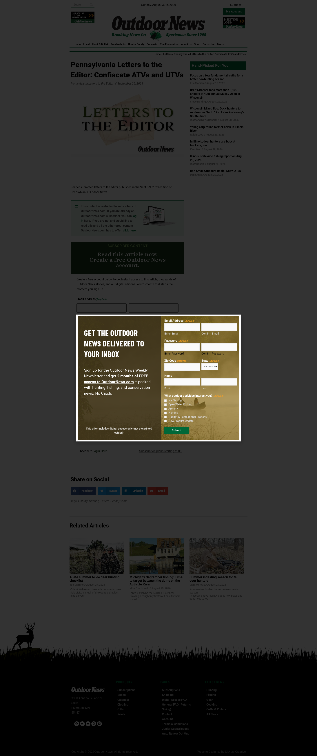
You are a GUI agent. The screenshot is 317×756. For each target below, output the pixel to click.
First (167, 388)
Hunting (173, 412)
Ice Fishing (175, 400)
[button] (236, 318)
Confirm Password (212, 353)
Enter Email (171, 333)
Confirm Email (210, 333)
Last (204, 388)
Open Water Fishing (180, 404)
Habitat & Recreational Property (187, 417)
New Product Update (181, 421)
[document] (158, 378)
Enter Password (174, 353)
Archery (173, 408)
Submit (177, 430)
